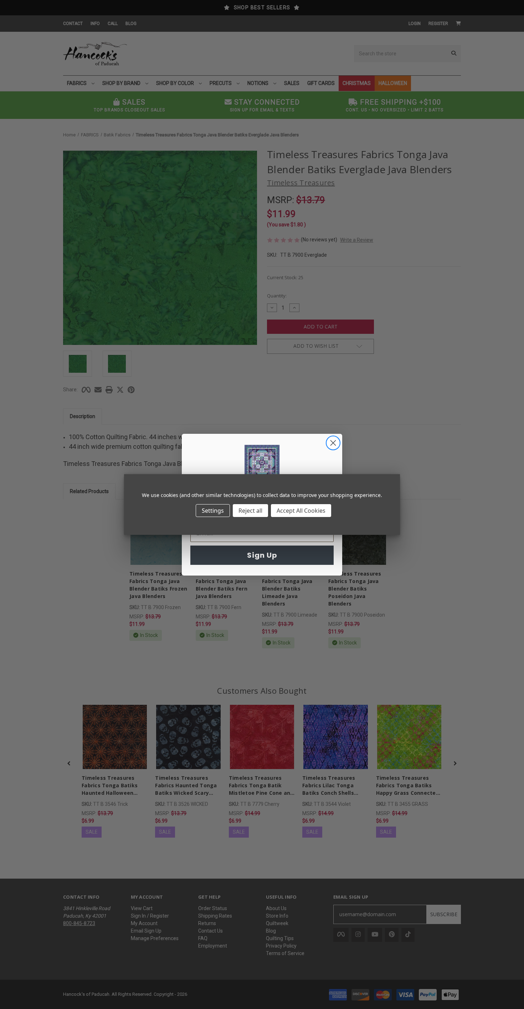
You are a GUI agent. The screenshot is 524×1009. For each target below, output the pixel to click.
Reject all (250, 510)
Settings (213, 510)
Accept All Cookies (301, 510)
